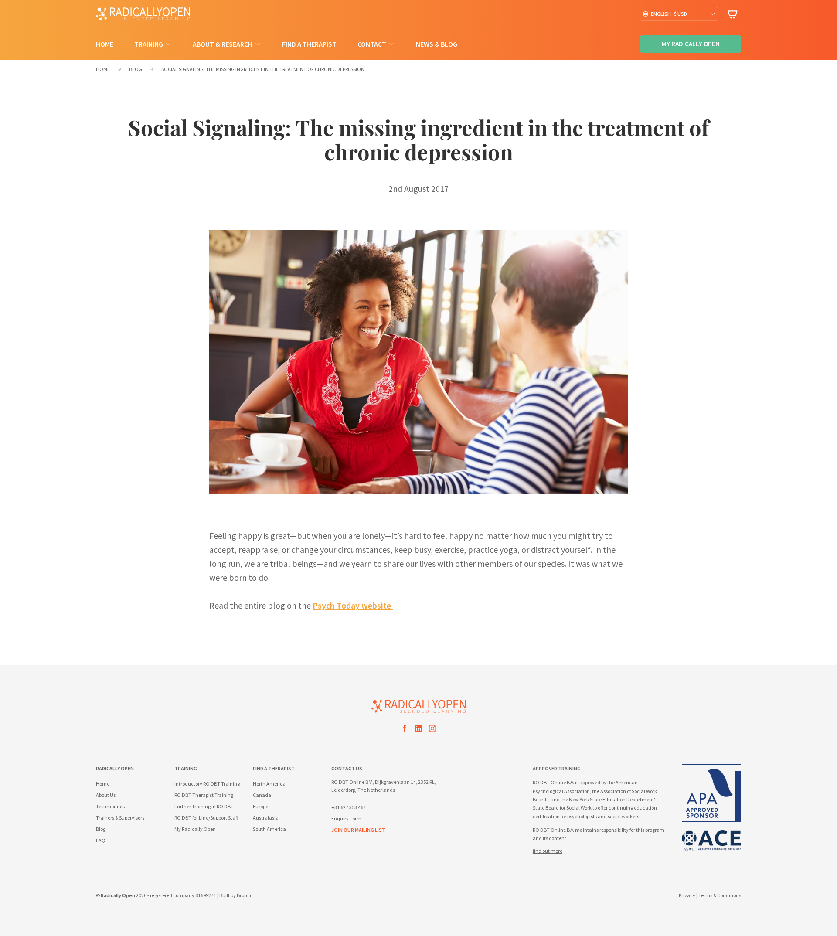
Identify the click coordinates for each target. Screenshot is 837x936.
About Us (106, 795)
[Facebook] (404, 730)
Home (104, 44)
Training (148, 44)
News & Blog (436, 44)
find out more (547, 851)
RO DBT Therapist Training (203, 795)
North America (269, 783)
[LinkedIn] (418, 730)
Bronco (244, 895)
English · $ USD (669, 13)
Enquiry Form (346, 818)
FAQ (100, 840)
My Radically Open (195, 829)
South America (269, 829)
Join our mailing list (358, 830)
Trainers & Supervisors (120, 817)
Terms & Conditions (719, 895)
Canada (262, 795)
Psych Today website (353, 605)
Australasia (266, 817)
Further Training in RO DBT (204, 806)
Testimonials (110, 806)
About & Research (222, 44)
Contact (371, 44)
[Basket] (732, 14)
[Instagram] (432, 730)
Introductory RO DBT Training (207, 783)
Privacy (687, 895)
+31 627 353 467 (348, 807)
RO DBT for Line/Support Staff (206, 817)
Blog (100, 829)
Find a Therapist (309, 44)
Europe (260, 806)
